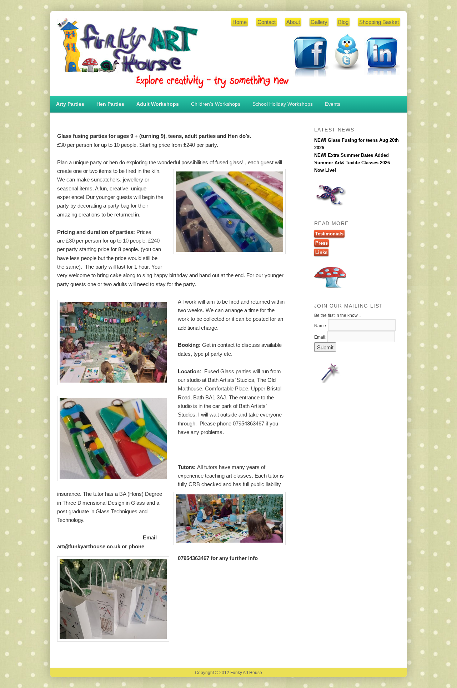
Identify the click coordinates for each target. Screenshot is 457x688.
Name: (320, 325)
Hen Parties (110, 104)
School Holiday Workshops (282, 104)
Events (332, 104)
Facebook (310, 57)
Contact (266, 22)
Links (321, 252)
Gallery (319, 22)
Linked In (382, 56)
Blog (343, 22)
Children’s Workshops (215, 104)
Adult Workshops (157, 104)
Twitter (346, 52)
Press (321, 243)
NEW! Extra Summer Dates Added (351, 155)
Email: (320, 337)
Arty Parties (70, 104)
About (293, 22)
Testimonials (329, 233)
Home (239, 22)
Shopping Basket (379, 22)
